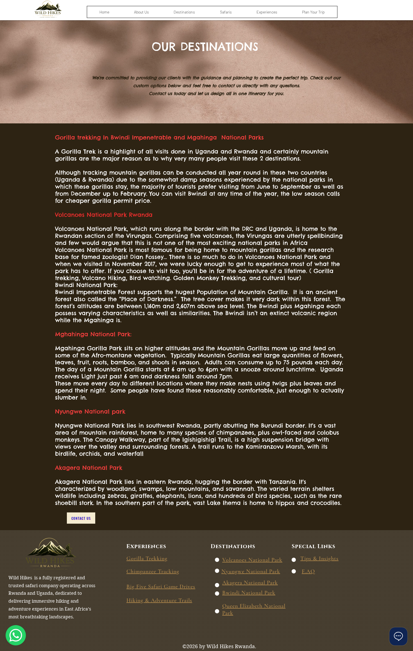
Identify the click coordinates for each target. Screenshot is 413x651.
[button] (184, 12)
